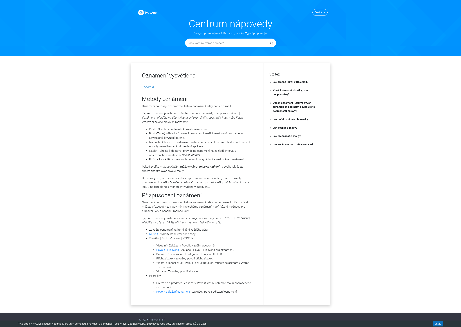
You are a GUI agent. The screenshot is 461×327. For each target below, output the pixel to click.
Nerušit (153, 234)
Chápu (438, 323)
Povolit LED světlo (167, 250)
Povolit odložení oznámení (173, 291)
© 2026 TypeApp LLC (152, 319)
